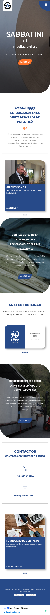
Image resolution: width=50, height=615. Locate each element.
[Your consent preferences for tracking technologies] (46, 611)
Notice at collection (11, 612)
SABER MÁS (25, 62)
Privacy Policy (19, 595)
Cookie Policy (31, 595)
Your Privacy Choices (18, 608)
